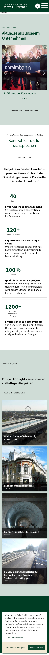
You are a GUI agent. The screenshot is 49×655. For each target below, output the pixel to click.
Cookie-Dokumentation (14, 637)
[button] (25, 101)
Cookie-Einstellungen (15, 647)
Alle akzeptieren (37, 647)
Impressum (34, 653)
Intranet (44, 653)
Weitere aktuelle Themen (24, 113)
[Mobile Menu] (43, 6)
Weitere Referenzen (14, 396)
